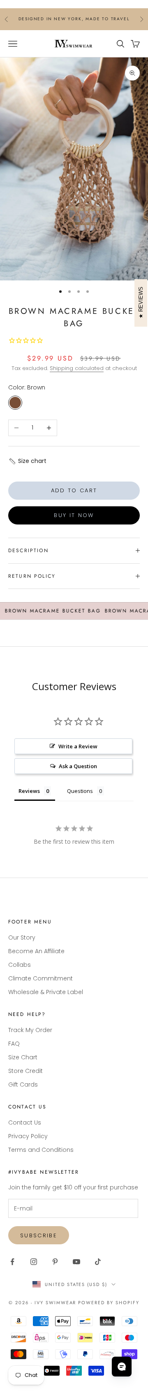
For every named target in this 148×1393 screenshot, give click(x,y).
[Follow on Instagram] (34, 1262)
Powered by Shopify (108, 1302)
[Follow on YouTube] (76, 1262)
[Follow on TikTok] (98, 1262)
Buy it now (74, 515)
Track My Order (30, 1030)
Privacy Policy (28, 1136)
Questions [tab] (80, 791)
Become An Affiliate (36, 951)
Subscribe (38, 1235)
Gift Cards (23, 1084)
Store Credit (25, 1071)
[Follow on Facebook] (12, 1262)
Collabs (19, 965)
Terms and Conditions (41, 1150)
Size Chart (22, 1057)
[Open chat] (122, 1366)
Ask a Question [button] (78, 766)
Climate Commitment (40, 978)
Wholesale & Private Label (45, 992)
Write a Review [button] (77, 746)
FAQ (14, 1043)
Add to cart (74, 490)
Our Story (21, 937)
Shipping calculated (77, 368)
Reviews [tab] (29, 791)
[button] (27, 461)
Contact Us (24, 1122)
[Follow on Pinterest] (55, 1262)
